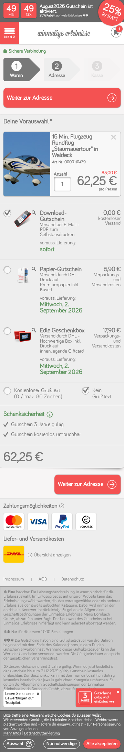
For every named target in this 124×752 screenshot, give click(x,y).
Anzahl (60, 174)
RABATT (110, 17)
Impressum (13, 579)
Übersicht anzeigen (52, 555)
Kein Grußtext (101, 393)
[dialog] (62, 731)
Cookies (35, 720)
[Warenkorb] (64, 33)
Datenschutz (72, 579)
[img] (26, 164)
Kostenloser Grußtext (38, 393)
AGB (43, 579)
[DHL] (13, 555)
